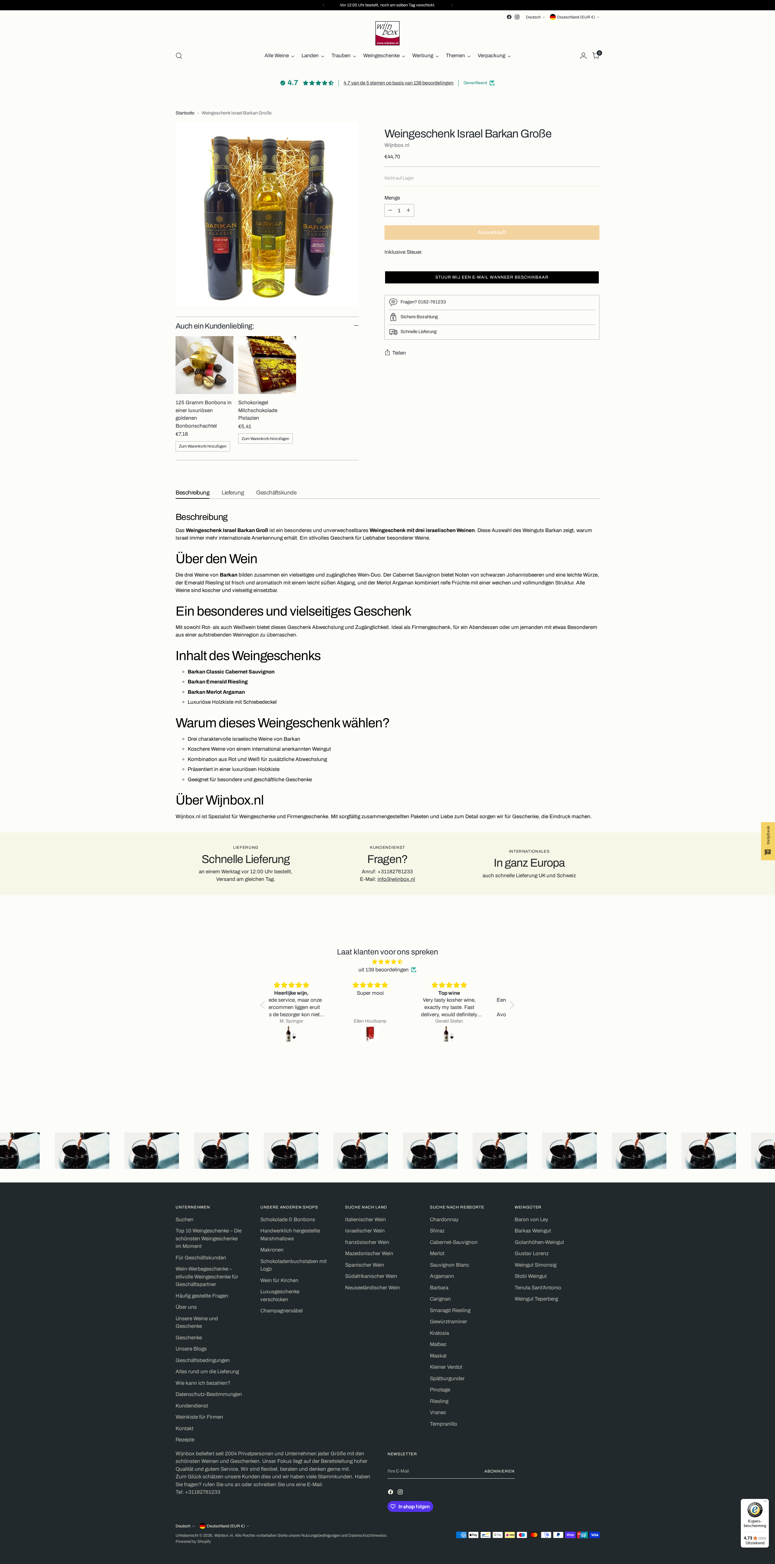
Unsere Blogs (191, 1349)
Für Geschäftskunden (201, 1258)
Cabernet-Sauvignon (454, 1242)
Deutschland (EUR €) (576, 17)
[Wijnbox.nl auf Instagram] (517, 17)
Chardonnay (444, 1219)
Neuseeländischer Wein (372, 1288)
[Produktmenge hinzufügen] (408, 210)
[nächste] (451, 5)
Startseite (185, 113)
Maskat (438, 1356)
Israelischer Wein (365, 1231)
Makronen (272, 1250)
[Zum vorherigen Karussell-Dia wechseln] (580, 1100)
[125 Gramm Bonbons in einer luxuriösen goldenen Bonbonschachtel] (204, 365)
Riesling (439, 1401)
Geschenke (189, 1338)
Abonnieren (499, 1471)
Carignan (440, 1299)
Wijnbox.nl (396, 145)
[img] (387, 962)
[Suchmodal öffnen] (179, 56)
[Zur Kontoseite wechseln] (583, 56)
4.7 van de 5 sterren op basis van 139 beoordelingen (398, 82)
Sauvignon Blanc (449, 1265)
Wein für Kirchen (279, 1280)
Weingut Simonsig (535, 1265)
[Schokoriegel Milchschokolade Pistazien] (267, 365)
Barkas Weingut (533, 1231)
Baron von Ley (531, 1219)
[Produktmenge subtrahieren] (390, 210)
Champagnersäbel (281, 1311)
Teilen (399, 352)
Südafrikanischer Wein (371, 1276)
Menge (392, 197)
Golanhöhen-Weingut (539, 1242)
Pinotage (440, 1390)
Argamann (442, 1276)
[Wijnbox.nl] (387, 33)
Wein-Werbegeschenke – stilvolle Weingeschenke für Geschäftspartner (207, 1276)
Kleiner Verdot (446, 1367)
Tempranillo (443, 1424)
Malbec (438, 1344)
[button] (491, 277)
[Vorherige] (323, 5)
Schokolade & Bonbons (287, 1219)
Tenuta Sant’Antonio (538, 1288)
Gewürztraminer (448, 1321)
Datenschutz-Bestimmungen (209, 1394)
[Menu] (765, 1502)
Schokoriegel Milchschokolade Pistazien (257, 410)
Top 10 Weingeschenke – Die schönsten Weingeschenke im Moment (209, 1238)
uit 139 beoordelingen (383, 970)
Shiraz (437, 1231)
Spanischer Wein (364, 1265)
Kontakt (184, 1428)
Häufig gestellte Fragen (202, 1296)
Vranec (438, 1412)
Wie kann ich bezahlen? (203, 1383)
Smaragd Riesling (450, 1310)
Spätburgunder (447, 1378)
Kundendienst (192, 1406)
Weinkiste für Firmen (199, 1417)
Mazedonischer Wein (369, 1253)
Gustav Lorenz (532, 1253)
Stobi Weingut (531, 1276)
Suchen (184, 1219)
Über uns (186, 1307)
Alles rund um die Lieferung (207, 1371)
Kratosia (439, 1333)
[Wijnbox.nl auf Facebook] (509, 17)
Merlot (437, 1253)
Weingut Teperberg (536, 1299)
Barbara (439, 1288)
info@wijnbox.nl (396, 879)
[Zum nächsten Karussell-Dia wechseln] (594, 1099)
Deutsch (533, 17)
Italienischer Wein (365, 1219)
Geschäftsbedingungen (203, 1360)
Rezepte (185, 1440)
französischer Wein (367, 1242)
